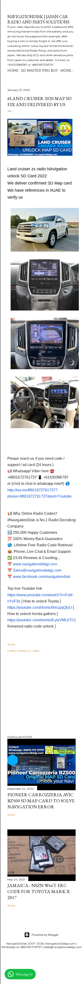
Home (12, 70)
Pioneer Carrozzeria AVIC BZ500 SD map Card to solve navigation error (40, 801)
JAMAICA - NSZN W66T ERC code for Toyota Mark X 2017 (38, 891)
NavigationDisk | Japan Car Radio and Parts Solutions (38, 19)
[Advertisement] (41, 695)
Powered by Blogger (45, 934)
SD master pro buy (39, 70)
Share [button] (11, 644)
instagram (24, 650)
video (36, 650)
